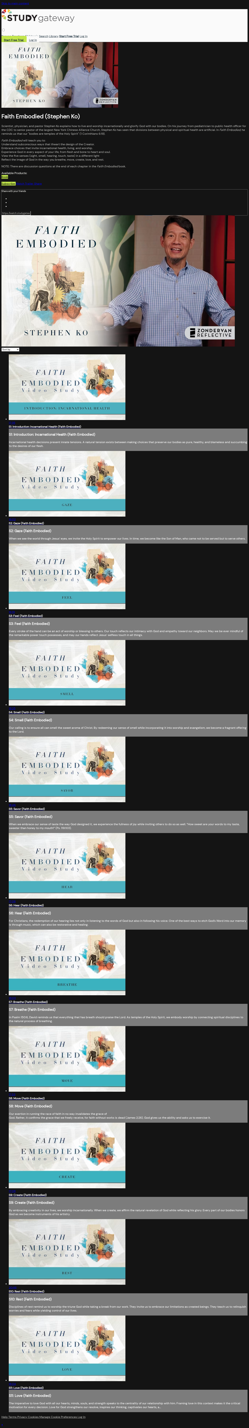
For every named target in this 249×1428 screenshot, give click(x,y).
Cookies (33, 1417)
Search (43, 36)
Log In (83, 36)
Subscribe (8, 184)
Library (54, 36)
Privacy (22, 1417)
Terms (12, 1417)
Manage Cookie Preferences (58, 1417)
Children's (31, 36)
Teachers (18, 36)
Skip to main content (15, 3)
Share (38, 184)
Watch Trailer (25, 184)
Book (4, 177)
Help (4, 1417)
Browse (6, 36)
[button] (3, 30)
